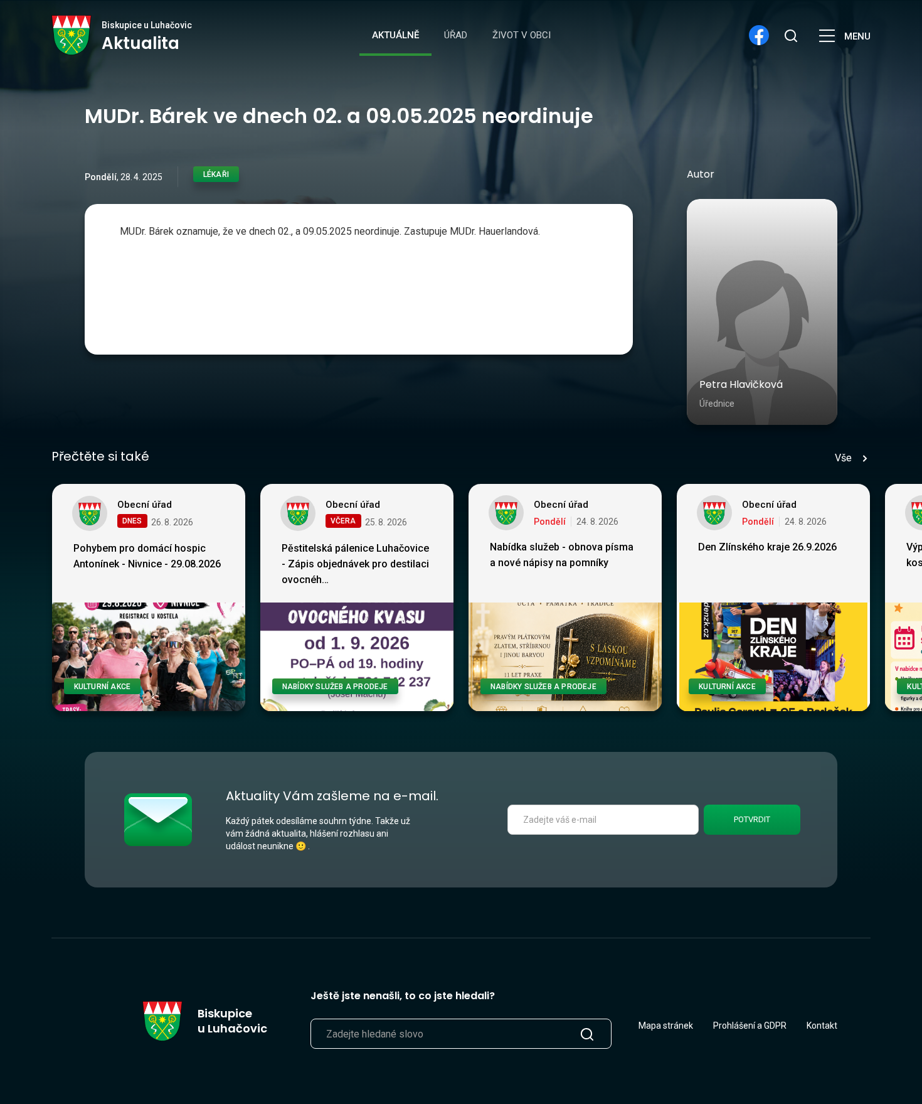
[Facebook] (759, 35)
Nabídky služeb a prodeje (335, 686)
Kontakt (822, 1026)
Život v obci (521, 35)
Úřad (455, 35)
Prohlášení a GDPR (750, 1026)
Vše (843, 458)
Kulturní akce (102, 686)
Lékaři (216, 174)
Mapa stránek (666, 1026)
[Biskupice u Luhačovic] (71, 35)
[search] (790, 35)
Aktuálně (395, 35)
